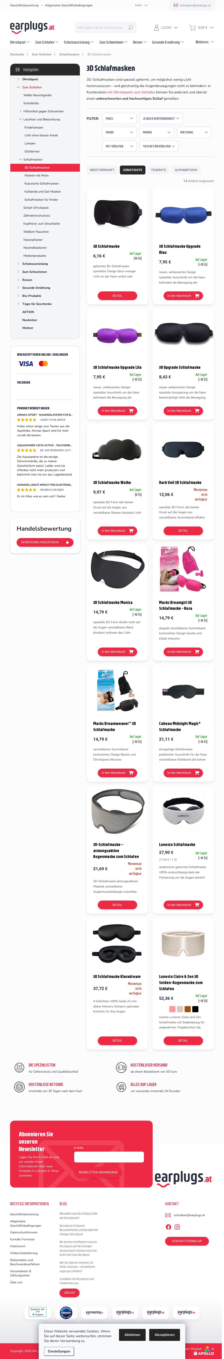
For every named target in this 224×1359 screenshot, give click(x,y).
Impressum (17, 1246)
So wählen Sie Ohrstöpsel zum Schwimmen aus (77, 1281)
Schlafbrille (31, 103)
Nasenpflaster (32, 240)
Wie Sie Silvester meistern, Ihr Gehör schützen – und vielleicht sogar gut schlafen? (77, 1267)
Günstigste (132, 170)
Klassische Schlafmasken (41, 183)
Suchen (130, 27)
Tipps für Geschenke (37, 304)
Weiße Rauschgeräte (37, 95)
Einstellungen (59, 1351)
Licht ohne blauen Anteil (41, 135)
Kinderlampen (33, 127)
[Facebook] (168, 1226)
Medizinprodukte (34, 256)
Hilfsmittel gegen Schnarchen (43, 111)
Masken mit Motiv (36, 175)
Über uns (16, 1282)
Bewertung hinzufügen (40, 542)
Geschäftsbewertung (24, 5)
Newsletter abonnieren (98, 1172)
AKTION (28, 312)
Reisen (27, 280)
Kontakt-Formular (22, 1239)
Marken (27, 328)
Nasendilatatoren (35, 248)
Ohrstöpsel (30, 79)
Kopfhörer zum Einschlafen (41, 224)
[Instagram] (177, 1226)
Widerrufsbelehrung (24, 1253)
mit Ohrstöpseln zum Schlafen (131, 92)
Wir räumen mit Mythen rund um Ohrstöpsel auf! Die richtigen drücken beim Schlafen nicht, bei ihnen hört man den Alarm (78, 1248)
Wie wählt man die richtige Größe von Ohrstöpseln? (79, 1216)
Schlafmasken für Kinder (41, 200)
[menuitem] (20, 42)
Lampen (29, 143)
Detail (117, 295)
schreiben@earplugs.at (189, 1215)
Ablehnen (132, 1334)
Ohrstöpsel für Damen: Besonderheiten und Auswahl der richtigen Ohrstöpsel (79, 1230)
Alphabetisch (186, 170)
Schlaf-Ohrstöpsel (36, 208)
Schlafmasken (32, 159)
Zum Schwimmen (34, 272)
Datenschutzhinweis (23, 1232)
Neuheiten (29, 320)
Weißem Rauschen (36, 232)
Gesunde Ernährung (36, 288)
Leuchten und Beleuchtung (41, 119)
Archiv (69, 1292)
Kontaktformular (187, 1241)
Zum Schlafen (32, 87)
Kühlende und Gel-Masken (42, 192)
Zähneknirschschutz (36, 216)
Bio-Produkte (31, 296)
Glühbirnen (32, 151)
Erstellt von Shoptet (188, 1349)
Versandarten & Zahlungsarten (20, 1273)
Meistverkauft (102, 170)
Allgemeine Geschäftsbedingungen (69, 5)
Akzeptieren (165, 1334)
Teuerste (158, 170)
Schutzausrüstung (35, 264)
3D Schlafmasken (37, 168)
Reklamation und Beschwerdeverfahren (25, 1262)
